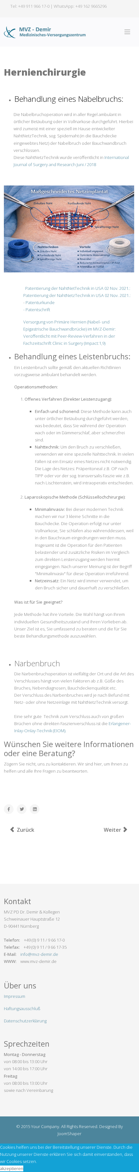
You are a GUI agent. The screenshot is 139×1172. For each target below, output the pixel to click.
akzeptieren (11, 1168)
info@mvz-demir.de (39, 954)
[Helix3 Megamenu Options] (127, 32)
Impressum (14, 996)
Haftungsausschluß (22, 1008)
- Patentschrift (36, 309)
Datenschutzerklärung (25, 1021)
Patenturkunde (40, 302)
